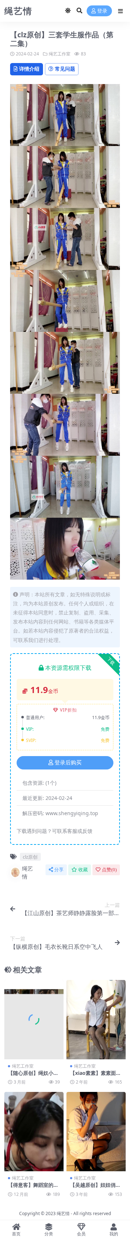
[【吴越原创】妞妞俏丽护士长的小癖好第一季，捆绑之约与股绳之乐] (96, 1131)
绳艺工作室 (59, 54)
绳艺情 (27, 872)
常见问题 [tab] (65, 68)
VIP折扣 (68, 710)
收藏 (83, 869)
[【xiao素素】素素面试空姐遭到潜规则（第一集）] (96, 1019)
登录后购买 (68, 762)
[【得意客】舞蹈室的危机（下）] (34, 1131)
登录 (102, 11)
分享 (59, 869)
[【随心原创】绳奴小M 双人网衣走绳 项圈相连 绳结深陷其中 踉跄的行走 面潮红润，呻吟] (34, 1019)
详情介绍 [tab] (29, 68)
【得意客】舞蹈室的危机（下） (33, 1187)
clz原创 (30, 857)
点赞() (109, 869)
